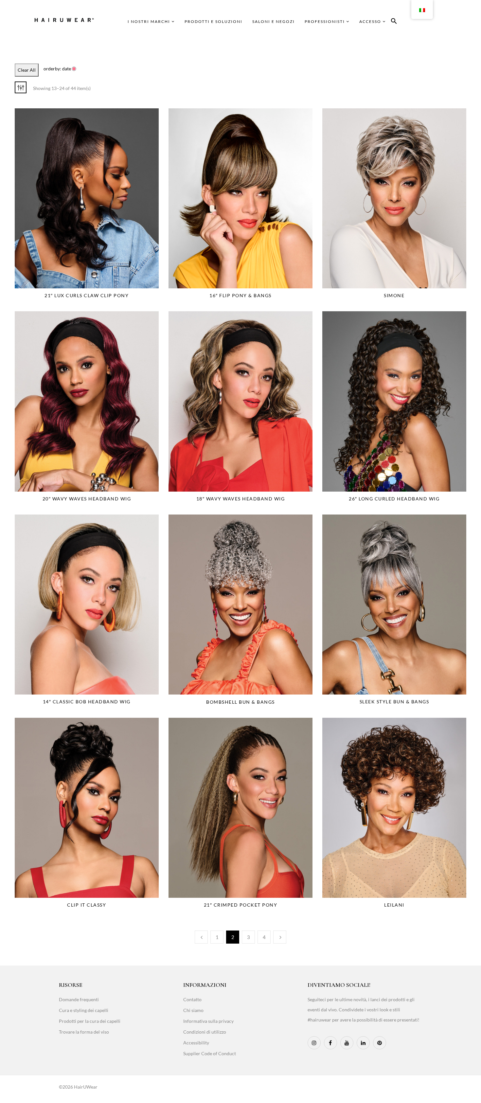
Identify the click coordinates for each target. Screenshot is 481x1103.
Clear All (27, 70)
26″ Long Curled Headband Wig (394, 498)
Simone (394, 295)
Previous (201, 937)
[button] (394, 22)
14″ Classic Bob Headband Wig (87, 701)
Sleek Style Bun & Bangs (394, 701)
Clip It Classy (86, 905)
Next (279, 937)
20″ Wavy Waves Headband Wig (87, 498)
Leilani (394, 905)
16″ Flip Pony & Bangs (240, 295)
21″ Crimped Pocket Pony (240, 905)
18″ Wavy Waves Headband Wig (240, 498)
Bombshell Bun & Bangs (240, 702)
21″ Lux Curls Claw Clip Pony (87, 295)
